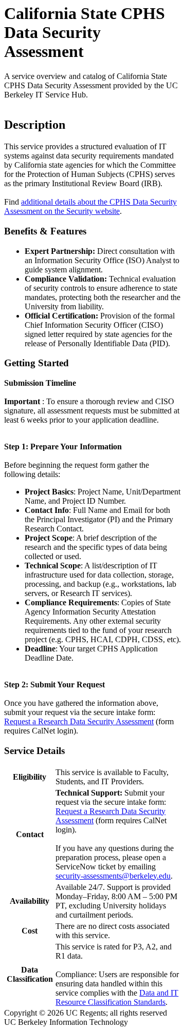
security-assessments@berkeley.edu (113, 875)
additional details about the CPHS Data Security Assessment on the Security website (90, 206)
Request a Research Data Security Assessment (79, 721)
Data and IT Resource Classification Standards (116, 997)
